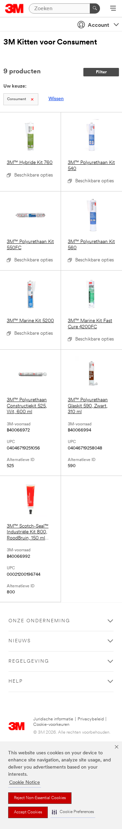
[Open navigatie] (113, 9)
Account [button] (98, 25)
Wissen (56, 99)
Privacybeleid (91, 719)
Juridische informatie (53, 719)
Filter (101, 72)
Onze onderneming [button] (39, 621)
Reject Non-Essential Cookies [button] (40, 798)
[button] (72, 812)
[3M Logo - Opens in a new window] (14, 8)
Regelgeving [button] (28, 661)
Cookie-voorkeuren (51, 724)
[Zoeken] (95, 8)
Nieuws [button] (19, 641)
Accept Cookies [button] (28, 812)
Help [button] (15, 681)
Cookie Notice (24, 782)
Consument (16, 99)
